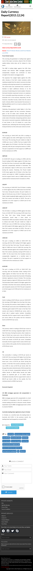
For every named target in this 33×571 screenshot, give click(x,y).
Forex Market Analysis (17, 424)
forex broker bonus (16, 437)
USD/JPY (22, 451)
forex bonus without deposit (22, 434)
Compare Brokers (5, 519)
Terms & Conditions (6, 509)
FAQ (2, 503)
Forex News (25, 441)
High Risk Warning (6, 505)
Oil (18, 451)
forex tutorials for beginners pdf (11, 444)
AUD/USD (11, 434)
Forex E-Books (5, 521)
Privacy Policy (5, 507)
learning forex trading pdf (9, 451)
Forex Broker (6, 437)
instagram (9, 530)
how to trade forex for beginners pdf (12, 447)
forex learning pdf (16, 441)
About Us (4, 515)
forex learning (6, 441)
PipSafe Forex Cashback (12, 427)
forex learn (25, 437)
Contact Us (4, 517)
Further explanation (5, 567)
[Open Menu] (30, 6)
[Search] (30, 537)
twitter (20, 44)
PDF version (7, 37)
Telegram (16, 45)
